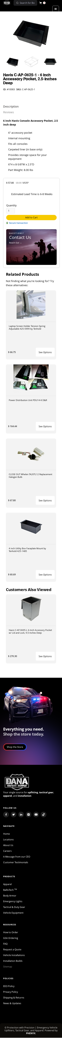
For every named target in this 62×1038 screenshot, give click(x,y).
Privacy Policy (10, 991)
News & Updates (12, 1003)
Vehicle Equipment (13, 912)
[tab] (11, 106)
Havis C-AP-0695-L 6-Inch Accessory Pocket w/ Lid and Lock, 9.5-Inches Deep (30, 631)
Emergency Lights (12, 901)
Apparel (7, 884)
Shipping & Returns (13, 997)
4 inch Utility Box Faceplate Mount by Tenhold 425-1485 (27, 549)
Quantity (11, 205)
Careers (7, 851)
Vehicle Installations (14, 955)
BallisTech (10, 889)
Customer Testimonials (15, 862)
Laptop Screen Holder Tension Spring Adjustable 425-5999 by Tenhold (27, 327)
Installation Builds (12, 960)
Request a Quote (12, 949)
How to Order (10, 932)
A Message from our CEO (16, 856)
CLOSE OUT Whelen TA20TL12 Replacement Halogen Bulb (30, 475)
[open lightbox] (31, 32)
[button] (42, 2)
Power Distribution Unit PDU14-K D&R (28, 400)
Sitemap (7, 966)
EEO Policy (8, 986)
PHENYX (30, 1033)
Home (6, 833)
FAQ (5, 943)
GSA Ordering (10, 938)
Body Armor (9, 895)
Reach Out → (15, 242)
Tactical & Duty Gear (14, 907)
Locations (8, 839)
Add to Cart (31, 217)
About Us (8, 845)
